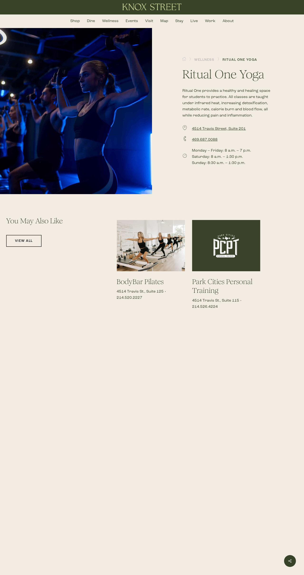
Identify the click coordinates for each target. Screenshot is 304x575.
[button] (204, 60)
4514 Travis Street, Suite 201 (219, 128)
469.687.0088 (205, 139)
